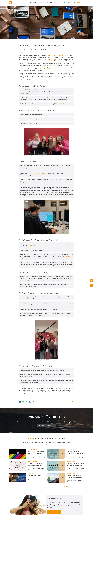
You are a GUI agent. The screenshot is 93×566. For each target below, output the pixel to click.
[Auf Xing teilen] (34, 401)
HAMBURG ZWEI (62, 55)
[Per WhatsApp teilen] (23, 401)
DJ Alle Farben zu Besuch (37, 245)
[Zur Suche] (75, 3)
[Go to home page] (13, 3)
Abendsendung (63, 68)
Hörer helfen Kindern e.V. (41, 173)
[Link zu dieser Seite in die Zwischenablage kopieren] (73, 401)
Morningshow (48, 68)
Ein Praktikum (47, 59)
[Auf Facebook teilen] (20, 401)
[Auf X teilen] (27, 401)
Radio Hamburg (51, 55)
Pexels (23, 40)
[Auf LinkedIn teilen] (30, 401)
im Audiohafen (55, 59)
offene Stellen (64, 392)
